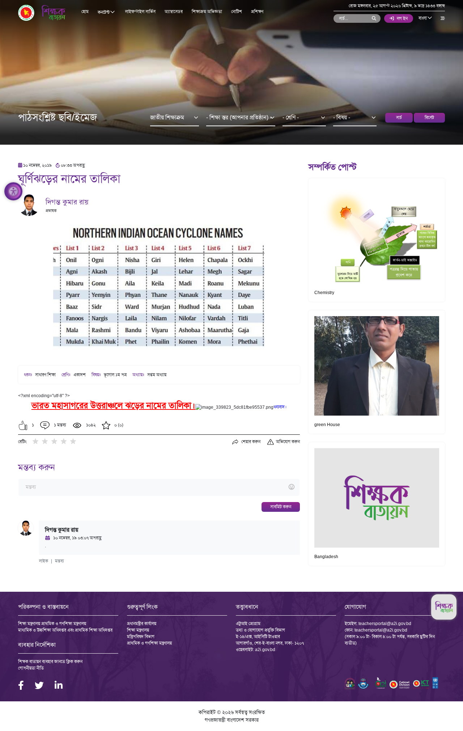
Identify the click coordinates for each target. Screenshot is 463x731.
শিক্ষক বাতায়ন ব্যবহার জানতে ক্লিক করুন (50, 661)
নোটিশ (236, 11)
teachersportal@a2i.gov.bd (384, 623)
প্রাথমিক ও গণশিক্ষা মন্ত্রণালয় (149, 643)
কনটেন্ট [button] (104, 12)
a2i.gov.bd (265, 649)
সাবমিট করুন (280, 506)
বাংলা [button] (423, 18)
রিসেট (429, 117)
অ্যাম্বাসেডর (174, 11)
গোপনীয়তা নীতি (31, 668)
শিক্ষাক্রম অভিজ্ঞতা (207, 11)
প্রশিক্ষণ (257, 11)
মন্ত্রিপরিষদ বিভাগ (140, 636)
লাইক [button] (43, 561)
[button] (23, 425)
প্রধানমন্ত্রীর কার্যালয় (141, 623)
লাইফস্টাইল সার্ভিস (140, 11)
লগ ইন (402, 18)
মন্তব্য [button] (59, 561)
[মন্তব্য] (158, 487)
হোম (85, 11)
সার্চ (399, 117)
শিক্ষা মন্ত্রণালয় (138, 630)
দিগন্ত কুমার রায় (67, 202)
